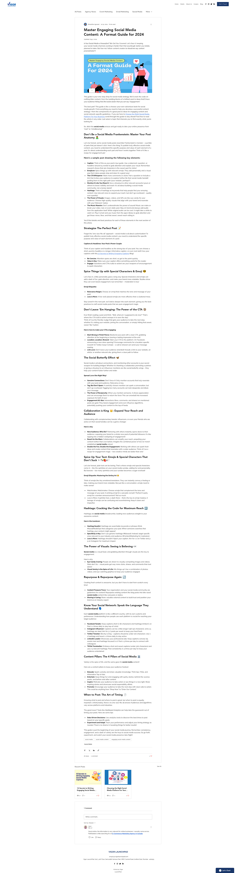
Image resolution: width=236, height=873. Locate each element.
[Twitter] (211, 4)
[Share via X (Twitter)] (89, 750)
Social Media (137, 12)
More (148, 12)
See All (159, 766)
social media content (102, 739)
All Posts (78, 12)
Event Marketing (106, 12)
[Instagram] (209, 4)
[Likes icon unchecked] (89, 837)
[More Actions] (151, 827)
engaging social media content (121, 739)
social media (89, 739)
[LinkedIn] (214, 4)
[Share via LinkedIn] (94, 750)
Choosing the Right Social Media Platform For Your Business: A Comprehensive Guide (117, 789)
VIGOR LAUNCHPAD (118, 852)
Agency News (90, 12)
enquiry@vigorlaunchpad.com (118, 856)
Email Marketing (122, 12)
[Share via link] (98, 750)
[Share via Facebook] (85, 750)
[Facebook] (206, 4)
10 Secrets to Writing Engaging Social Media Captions (86, 789)
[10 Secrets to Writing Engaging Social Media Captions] (88, 777)
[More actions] (151, 24)
